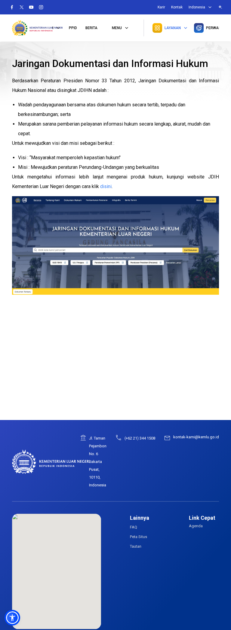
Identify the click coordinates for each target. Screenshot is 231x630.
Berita (91, 28)
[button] (12, 617)
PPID (73, 28)
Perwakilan (212, 28)
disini (106, 186)
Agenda (196, 526)
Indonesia (197, 7)
